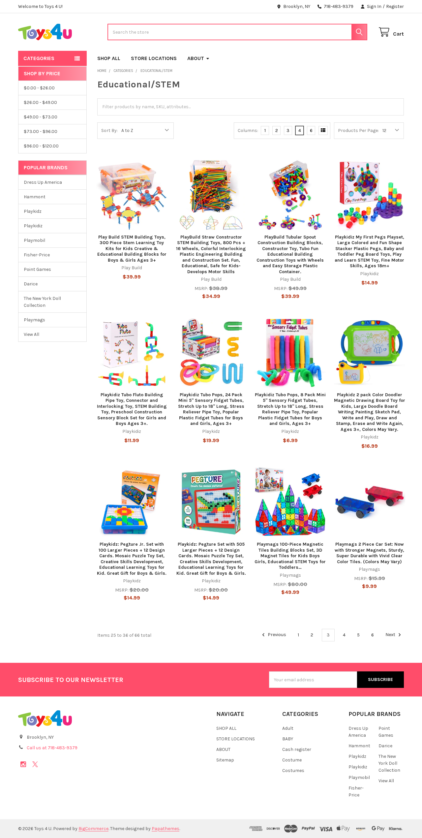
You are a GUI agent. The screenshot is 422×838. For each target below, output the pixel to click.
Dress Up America (43, 182)
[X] (35, 764)
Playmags (34, 320)
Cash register (296, 749)
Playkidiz (33, 226)
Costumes (293, 770)
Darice (31, 284)
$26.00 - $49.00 (40, 102)
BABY (287, 739)
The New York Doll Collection (42, 302)
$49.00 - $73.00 (40, 117)
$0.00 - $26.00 (39, 88)
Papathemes (165, 828)
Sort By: (109, 130)
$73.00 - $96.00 (40, 131)
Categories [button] (38, 58)
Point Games (37, 269)
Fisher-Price (37, 255)
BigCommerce (93, 828)
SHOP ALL (108, 58)
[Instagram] (23, 764)
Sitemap (225, 760)
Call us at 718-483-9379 (52, 748)
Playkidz (33, 211)
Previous (276, 635)
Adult (287, 728)
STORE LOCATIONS (154, 58)
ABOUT (195, 58)
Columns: (248, 130)
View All (31, 334)
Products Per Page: (358, 130)
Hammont (34, 197)
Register (395, 6)
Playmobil (34, 240)
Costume (292, 760)
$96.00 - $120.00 (41, 146)
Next (390, 635)
